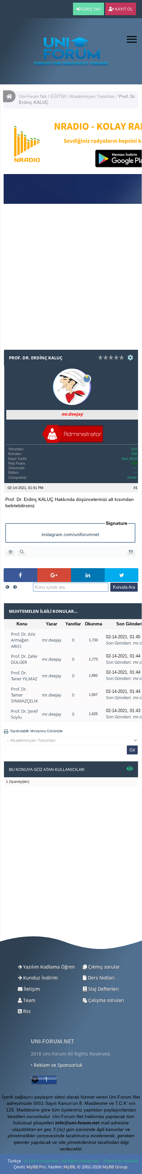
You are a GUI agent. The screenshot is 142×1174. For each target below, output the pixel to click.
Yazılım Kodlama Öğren (48, 967)
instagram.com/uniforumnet (70, 534)
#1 (135, 488)
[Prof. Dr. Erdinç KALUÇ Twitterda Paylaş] (121, 575)
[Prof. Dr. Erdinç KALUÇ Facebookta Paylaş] (20, 575)
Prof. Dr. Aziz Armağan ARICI (23, 640)
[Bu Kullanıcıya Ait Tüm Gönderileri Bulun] (22, 552)
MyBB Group (114, 1167)
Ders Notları (101, 977)
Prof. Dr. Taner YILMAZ (24, 676)
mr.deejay (51, 640)
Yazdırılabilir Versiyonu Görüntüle (36, 731)
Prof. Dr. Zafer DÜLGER (24, 659)
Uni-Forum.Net (33, 96)
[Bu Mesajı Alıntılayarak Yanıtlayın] (130, 552)
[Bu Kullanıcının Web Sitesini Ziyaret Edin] (10, 552)
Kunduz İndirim (40, 977)
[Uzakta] (86, 377)
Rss (26, 1011)
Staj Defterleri (103, 989)
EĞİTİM (58, 96)
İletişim (31, 989)
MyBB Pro (36, 1167)
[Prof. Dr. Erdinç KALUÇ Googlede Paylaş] (54, 575)
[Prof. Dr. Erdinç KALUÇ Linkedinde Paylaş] (88, 575)
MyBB (69, 1167)
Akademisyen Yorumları (92, 96)
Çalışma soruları (105, 1000)
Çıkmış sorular (103, 967)
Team (28, 1000)
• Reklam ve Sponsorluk (56, 1065)
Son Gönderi (118, 643)
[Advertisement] (71, 278)
